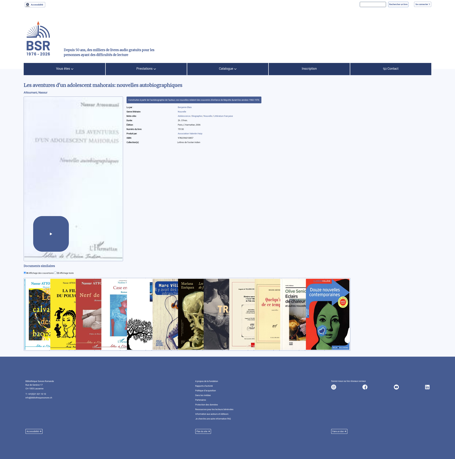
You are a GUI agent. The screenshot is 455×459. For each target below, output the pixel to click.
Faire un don (338, 431)
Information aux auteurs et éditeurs (211, 414)
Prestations (144, 69)
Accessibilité (37, 4)
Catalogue (226, 69)
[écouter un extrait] (51, 234)
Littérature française (223, 116)
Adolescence (184, 116)
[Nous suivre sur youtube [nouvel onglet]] (396, 387)
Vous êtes (63, 69)
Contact (392, 69)
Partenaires (200, 400)
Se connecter (422, 4)
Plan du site (201, 431)
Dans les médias (203, 395)
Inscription (309, 69)
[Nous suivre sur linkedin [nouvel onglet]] (427, 387)
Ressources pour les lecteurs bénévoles (214, 409)
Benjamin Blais (185, 107)
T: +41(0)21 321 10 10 (35, 394)
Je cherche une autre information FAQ (213, 418)
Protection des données (206, 404)
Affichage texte (66, 273)
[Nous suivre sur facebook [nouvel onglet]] (364, 387)
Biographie (197, 116)
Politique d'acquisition (205, 390)
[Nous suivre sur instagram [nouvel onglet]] (333, 387)
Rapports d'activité (204, 386)
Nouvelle (182, 111)
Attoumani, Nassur (36, 92)
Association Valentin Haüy (190, 133)
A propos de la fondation (206, 381)
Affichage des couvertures (41, 273)
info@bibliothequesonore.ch (38, 397)
